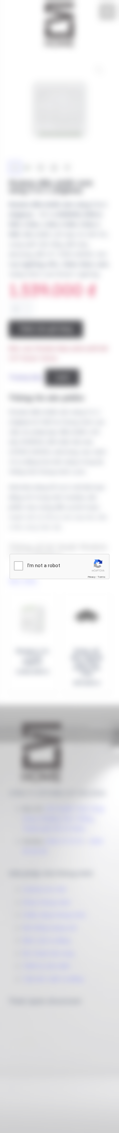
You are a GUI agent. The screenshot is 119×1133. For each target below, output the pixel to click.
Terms (101, 576)
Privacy (92, 576)
